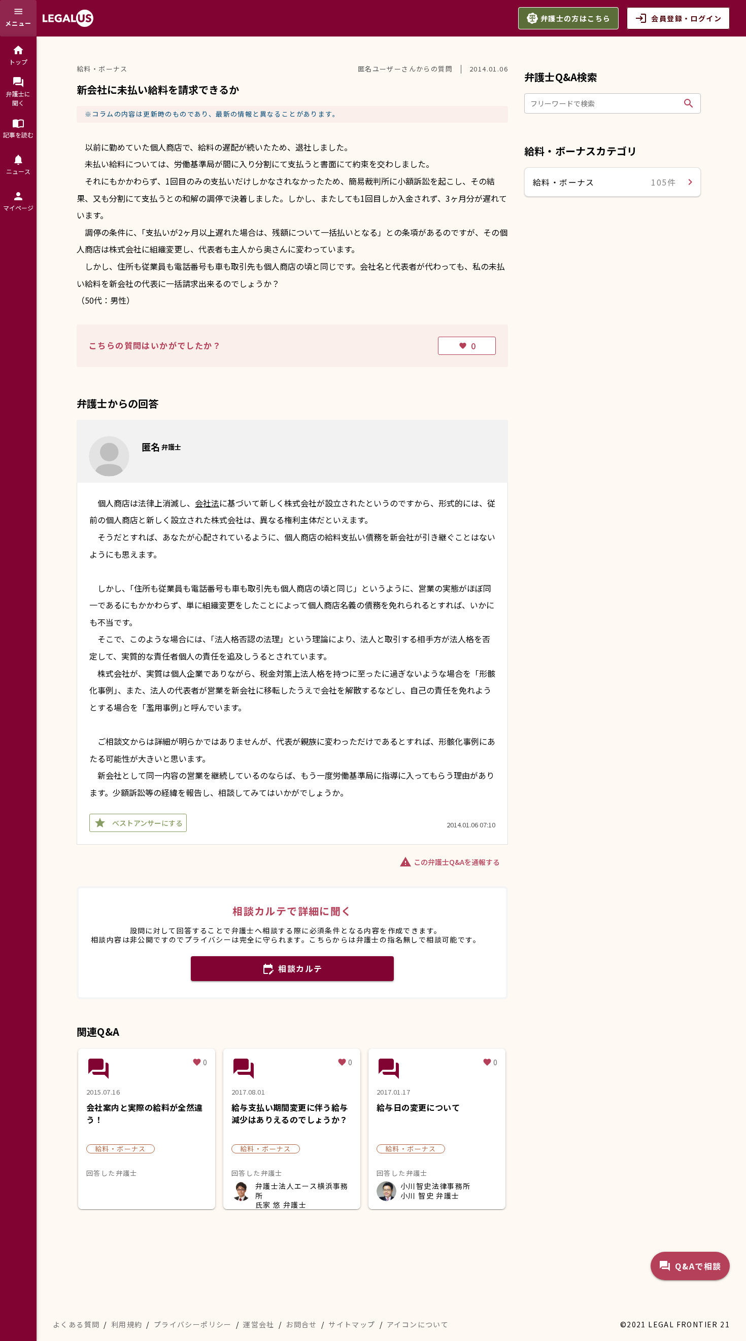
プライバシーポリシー (193, 1324)
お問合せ (301, 1324)
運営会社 (259, 1324)
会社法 (207, 503)
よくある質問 (76, 1324)
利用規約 (127, 1324)
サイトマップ (351, 1324)
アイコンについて (418, 1324)
